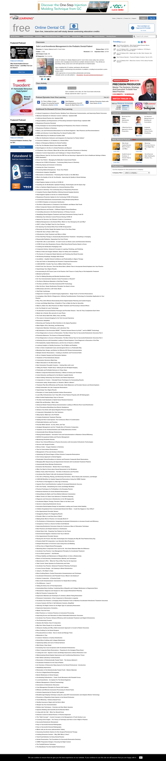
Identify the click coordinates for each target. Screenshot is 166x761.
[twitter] (44, 79)
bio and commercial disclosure (93, 75)
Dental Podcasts (28, 36)
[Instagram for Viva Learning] (145, 106)
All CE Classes (15, 36)
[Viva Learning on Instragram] (144, 42)
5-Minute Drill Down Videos (52, 36)
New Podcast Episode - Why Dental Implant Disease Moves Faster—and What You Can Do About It (133, 46)
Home (114, 18)
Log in (143, 18)
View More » (150, 113)
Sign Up (152, 18)
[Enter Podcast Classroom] (38, 103)
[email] (47, 79)
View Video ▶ (42, 88)
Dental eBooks (76, 36)
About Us (119, 18)
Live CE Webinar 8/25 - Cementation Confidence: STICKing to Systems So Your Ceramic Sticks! (133, 50)
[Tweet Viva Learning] (139, 42)
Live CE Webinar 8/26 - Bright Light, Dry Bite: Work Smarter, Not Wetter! (134, 53)
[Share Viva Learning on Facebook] (142, 42)
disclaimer (80, 75)
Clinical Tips (66, 36)
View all (123, 42)
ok (141, 757)
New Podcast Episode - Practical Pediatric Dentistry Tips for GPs (134, 57)
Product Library (87, 36)
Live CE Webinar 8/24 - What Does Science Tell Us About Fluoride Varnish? (135, 61)
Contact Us (127, 18)
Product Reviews (99, 36)
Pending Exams (111, 36)
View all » (106, 97)
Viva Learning (48, 56)
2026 (91, 51)
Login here (84, 93)
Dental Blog (38, 36)
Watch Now (22, 72)
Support (134, 18)
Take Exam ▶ (72, 88)
